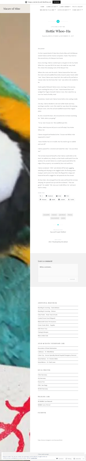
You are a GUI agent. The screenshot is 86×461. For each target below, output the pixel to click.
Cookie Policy (34, 458)
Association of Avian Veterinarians (47, 348)
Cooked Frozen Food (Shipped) (46, 318)
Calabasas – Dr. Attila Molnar (46, 351)
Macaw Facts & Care (47, 10)
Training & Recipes (43, 332)
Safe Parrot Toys (42, 328)
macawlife (46, 214)
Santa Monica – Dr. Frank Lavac (47, 362)
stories (63, 218)
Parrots (70, 214)
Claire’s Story (51, 6)
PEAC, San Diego (42, 385)
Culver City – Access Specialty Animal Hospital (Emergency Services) (57, 355)
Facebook (42, 413)
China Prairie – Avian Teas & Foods (47, 314)
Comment (72, 279)
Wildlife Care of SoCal (44, 405)
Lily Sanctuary (42, 378)
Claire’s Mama (64, 6)
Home (42, 6)
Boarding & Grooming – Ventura (47, 311)
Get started (56, 2)
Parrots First (41, 382)
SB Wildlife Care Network (45, 401)
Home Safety (77, 10)
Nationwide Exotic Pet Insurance (47, 321)
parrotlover (62, 214)
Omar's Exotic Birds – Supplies (46, 325)
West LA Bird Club (43, 335)
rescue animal (55, 218)
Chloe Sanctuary (42, 375)
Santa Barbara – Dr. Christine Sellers (48, 359)
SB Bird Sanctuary (43, 389)
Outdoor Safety (63, 10)
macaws (54, 214)
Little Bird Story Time (58, 26)
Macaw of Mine (11, 8)
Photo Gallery (77, 6)
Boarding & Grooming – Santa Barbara (48, 307)
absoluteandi (53, 36)
